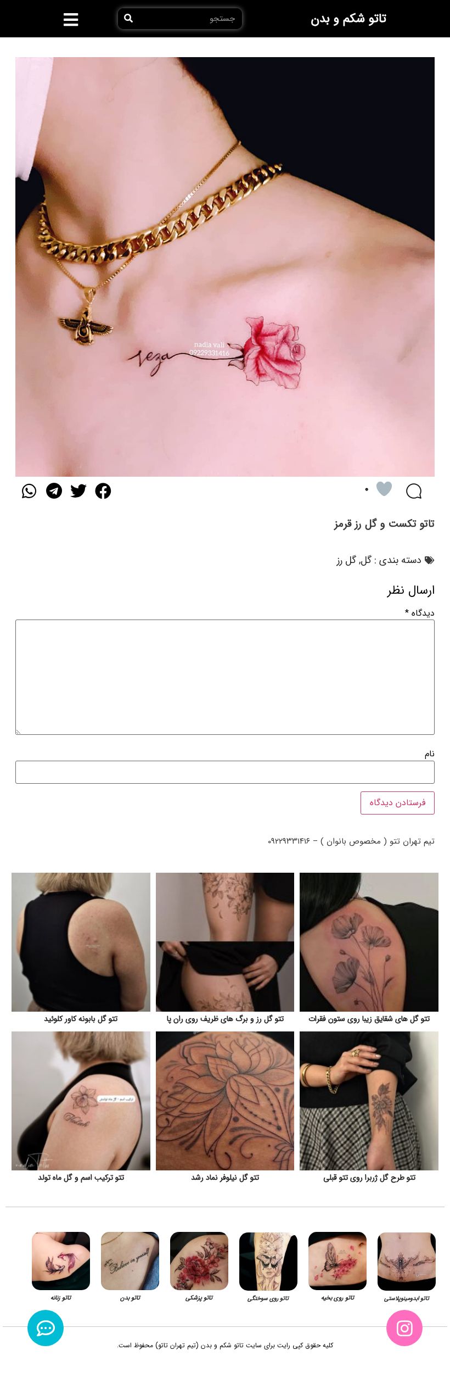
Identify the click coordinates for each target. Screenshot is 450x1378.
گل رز (346, 560)
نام (430, 754)
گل (366, 560)
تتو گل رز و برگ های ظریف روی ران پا (225, 1019)
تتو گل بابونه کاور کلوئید (80, 1019)
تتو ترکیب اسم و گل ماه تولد (81, 1177)
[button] (71, 19)
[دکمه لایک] (384, 489)
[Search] (128, 18)
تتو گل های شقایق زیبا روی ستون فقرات (369, 1019)
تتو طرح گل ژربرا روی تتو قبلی (369, 1177)
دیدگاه (420, 613)
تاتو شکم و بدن (348, 18)
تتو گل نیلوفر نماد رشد (225, 1177)
